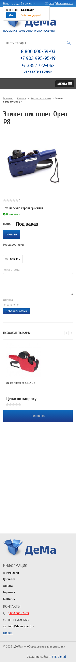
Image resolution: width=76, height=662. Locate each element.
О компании (11, 572)
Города (7, 633)
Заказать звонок (38, 71)
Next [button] (71, 333)
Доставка (9, 579)
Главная (8, 98)
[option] (34, 165)
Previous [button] (66, 333)
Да (11, 15)
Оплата (8, 586)
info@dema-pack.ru (61, 3)
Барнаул (27, 3)
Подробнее (38, 416)
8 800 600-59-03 (38, 51)
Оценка (8, 300)
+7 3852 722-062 (38, 65)
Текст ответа (11, 270)
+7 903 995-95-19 (38, 58)
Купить (11, 234)
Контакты (9, 599)
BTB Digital (59, 657)
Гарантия (9, 592)
